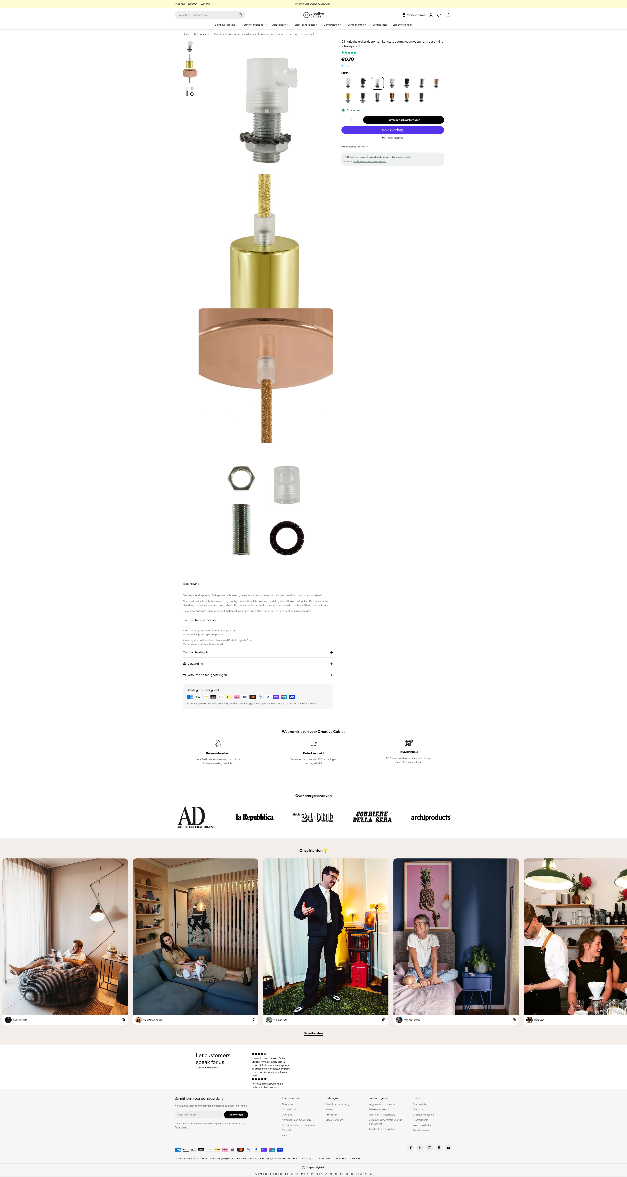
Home (186, 34)
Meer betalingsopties (392, 138)
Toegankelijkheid (315, 1167)
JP (326, 1174)
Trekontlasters (202, 34)
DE (281, 1174)
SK (347, 1174)
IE (317, 1174)
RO (341, 1174)
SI (356, 1174)
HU (312, 1174)
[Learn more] (348, 66)
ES (292, 1174)
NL (331, 1174)
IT (321, 1174)
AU (256, 1174)
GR (302, 1174)
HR (307, 1174)
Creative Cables (190, 1158)
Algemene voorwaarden (225, 1123)
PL (336, 1174)
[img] (271, 1053)
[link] (196, 817)
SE (352, 1174)
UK (361, 1174)
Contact (192, 3)
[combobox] (210, 15)
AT (261, 1174)
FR (297, 1174)
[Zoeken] (240, 15)
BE (266, 1174)
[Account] (431, 15)
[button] (349, 52)
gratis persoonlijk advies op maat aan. (370, 161)
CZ (276, 1174)
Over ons (180, 3)
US (366, 1174)
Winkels (205, 3)
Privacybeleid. (182, 1127)
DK (286, 1174)
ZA (371, 1174)
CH (271, 1174)
